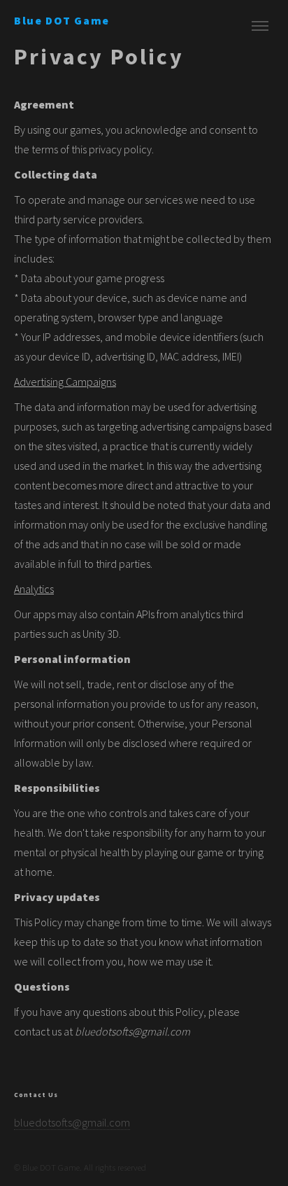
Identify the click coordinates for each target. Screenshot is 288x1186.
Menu (260, 26)
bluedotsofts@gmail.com (72, 1122)
